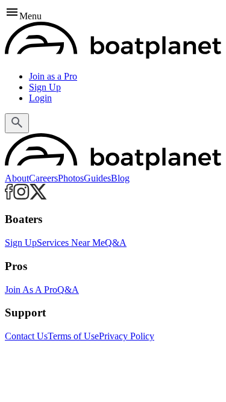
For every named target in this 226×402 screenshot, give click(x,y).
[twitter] (38, 196)
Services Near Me (71, 242)
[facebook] (9, 196)
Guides (97, 178)
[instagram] (21, 196)
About (17, 178)
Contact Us (26, 336)
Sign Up (45, 87)
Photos (71, 178)
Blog (120, 178)
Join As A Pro (31, 289)
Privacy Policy (126, 336)
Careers (43, 178)
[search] (17, 123)
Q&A (116, 242)
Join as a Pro (53, 76)
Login (40, 98)
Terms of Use (73, 336)
